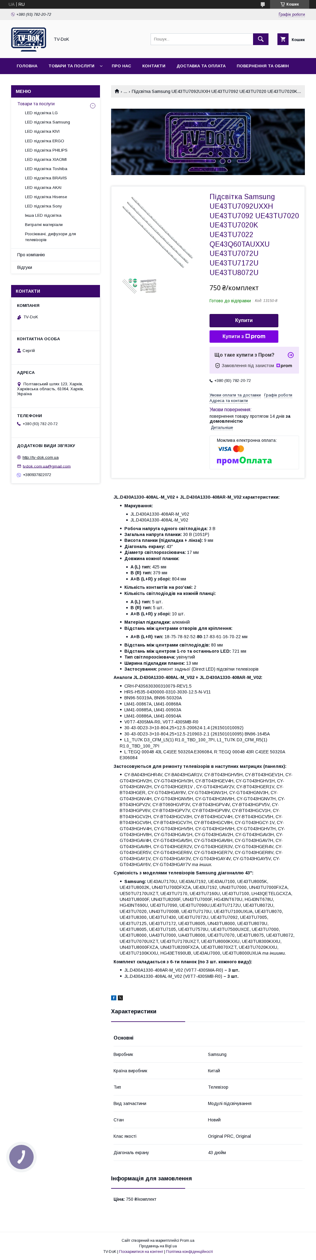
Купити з (233, 336)
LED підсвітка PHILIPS (46, 150)
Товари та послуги (71, 66)
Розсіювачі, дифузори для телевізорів (50, 237)
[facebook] (113, 998)
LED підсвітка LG (41, 113)
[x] (120, 998)
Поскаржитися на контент (141, 1252)
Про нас (121, 66)
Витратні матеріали (44, 224)
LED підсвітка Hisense (46, 197)
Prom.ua (187, 1240)
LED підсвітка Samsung (47, 122)
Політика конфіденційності (189, 1252)
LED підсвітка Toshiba (46, 168)
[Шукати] (260, 39)
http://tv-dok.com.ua (41, 457)
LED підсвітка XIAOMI (46, 159)
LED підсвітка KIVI (42, 131)
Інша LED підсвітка (43, 215)
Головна (27, 66)
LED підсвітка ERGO (44, 141)
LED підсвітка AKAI (43, 187)
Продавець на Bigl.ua (158, 1246)
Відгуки (24, 267)
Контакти (153, 66)
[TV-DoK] (28, 50)
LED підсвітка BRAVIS (46, 178)
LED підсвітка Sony (43, 206)
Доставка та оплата (201, 66)
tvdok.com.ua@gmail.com (47, 466)
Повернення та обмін (263, 66)
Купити (244, 320)
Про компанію (31, 254)
